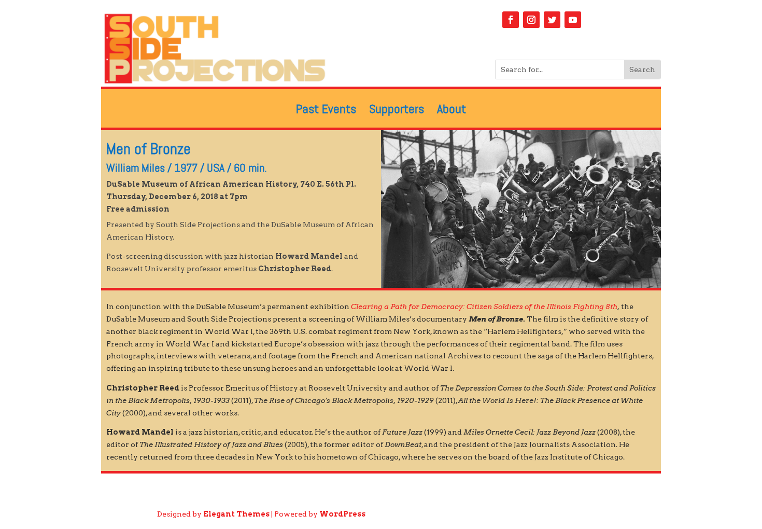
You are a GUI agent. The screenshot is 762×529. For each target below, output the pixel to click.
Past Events (326, 111)
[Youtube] (573, 19)
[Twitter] (552, 19)
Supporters (396, 111)
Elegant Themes (236, 514)
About (451, 111)
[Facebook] (510, 19)
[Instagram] (531, 19)
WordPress (342, 514)
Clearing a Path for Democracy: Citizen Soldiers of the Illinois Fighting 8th (484, 306)
